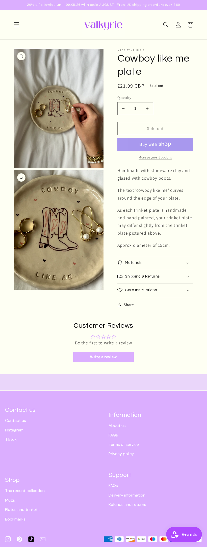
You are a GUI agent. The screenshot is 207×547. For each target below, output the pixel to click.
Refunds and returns (127, 504)
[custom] (8, 539)
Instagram (14, 430)
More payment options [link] (155, 157)
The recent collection (25, 490)
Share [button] (129, 304)
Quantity (124, 97)
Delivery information (127, 495)
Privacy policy (121, 453)
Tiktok (11, 439)
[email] (42, 539)
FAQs (113, 435)
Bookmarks (15, 519)
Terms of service (124, 444)
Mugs (10, 500)
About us (117, 425)
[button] (17, 25)
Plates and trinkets (22, 509)
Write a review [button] (103, 357)
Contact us (15, 420)
